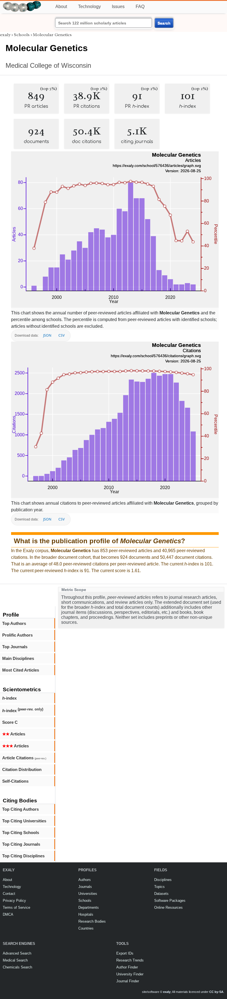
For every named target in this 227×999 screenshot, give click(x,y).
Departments (88, 907)
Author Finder (127, 967)
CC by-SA (216, 991)
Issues (118, 6)
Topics (159, 887)
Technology (89, 6)
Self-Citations (15, 781)
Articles (13, 734)
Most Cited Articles (20, 670)
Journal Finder (127, 981)
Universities (87, 894)
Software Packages (169, 900)
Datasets (161, 894)
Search (164, 23)
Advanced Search (17, 953)
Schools (22, 34)
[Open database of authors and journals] (22, 3)
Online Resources (168, 907)
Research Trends (130, 960)
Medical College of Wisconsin (48, 65)
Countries (86, 928)
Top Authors (14, 623)
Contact (9, 894)
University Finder (129, 974)
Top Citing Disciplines (23, 855)
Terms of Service (16, 907)
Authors (84, 880)
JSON (47, 335)
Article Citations (24, 757)
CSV (61, 335)
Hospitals (85, 914)
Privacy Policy (14, 900)
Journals (85, 887)
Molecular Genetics (52, 34)
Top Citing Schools (20, 832)
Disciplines (163, 880)
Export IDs (124, 953)
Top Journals (14, 646)
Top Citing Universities (24, 820)
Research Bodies (92, 921)
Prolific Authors (17, 635)
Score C (10, 722)
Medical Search (15, 960)
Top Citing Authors (20, 809)
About (61, 6)
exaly (5, 34)
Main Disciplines (18, 658)
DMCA (8, 914)
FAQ (140, 6)
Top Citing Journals (21, 844)
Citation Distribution (22, 769)
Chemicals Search (17, 967)
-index (9, 698)
